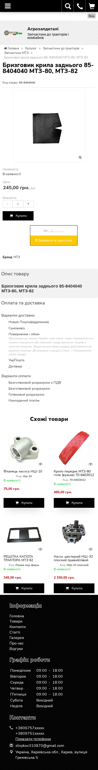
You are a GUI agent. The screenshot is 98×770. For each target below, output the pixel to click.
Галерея (17, 637)
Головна (17, 616)
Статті (15, 632)
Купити (20, 216)
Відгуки (16, 648)
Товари (16, 621)
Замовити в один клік (54, 240)
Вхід (91, 16)
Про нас (17, 643)
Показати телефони (33, 739)
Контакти (18, 626)
